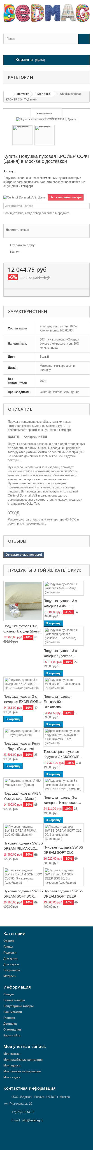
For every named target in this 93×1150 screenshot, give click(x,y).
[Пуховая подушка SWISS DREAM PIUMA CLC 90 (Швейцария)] (23, 830)
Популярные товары (18, 1006)
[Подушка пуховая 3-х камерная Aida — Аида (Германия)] (64, 588)
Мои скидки (12, 1077)
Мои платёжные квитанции (23, 1059)
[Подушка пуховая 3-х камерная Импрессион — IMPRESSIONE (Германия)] (64, 784)
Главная (9, 1017)
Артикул (9, 171)
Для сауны (11, 964)
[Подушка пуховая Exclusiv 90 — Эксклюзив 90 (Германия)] (64, 683)
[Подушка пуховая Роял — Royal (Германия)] (23, 733)
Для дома (10, 958)
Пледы (8, 946)
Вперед (58, 136)
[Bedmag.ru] (46, 12)
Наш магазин (12, 1012)
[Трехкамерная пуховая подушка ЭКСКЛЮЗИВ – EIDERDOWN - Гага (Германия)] (64, 737)
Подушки (9, 952)
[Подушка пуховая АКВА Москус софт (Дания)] (23, 782)
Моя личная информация (22, 1071)
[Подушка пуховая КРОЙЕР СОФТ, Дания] (22, 135)
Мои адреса (11, 1065)
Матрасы (9, 976)
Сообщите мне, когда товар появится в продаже (36, 213)
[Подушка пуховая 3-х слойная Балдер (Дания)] (23, 601)
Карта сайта (11, 1035)
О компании (12, 1029)
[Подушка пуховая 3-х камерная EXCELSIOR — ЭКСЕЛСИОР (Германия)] (23, 683)
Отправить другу (22, 245)
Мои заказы (11, 1053)
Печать (15, 252)
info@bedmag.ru (32, 1120)
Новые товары (14, 1000)
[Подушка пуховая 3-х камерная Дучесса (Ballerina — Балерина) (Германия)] (64, 636)
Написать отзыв (17, 229)
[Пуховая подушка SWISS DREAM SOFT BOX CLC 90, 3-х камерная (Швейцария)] (23, 876)
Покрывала (11, 970)
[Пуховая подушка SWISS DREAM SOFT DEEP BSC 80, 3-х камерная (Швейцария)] (64, 876)
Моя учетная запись (24, 1046)
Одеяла (8, 940)
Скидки (8, 994)
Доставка (10, 1023)
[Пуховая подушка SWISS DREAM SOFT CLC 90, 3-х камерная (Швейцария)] (64, 832)
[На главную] (8, 94)
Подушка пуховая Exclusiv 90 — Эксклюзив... (57, 702)
